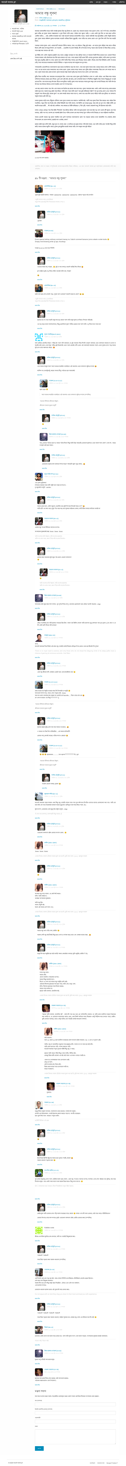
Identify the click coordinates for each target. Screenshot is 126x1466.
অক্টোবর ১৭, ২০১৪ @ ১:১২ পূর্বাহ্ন (55, 826)
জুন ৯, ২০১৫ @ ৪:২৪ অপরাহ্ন (52, 1372)
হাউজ (91, 2)
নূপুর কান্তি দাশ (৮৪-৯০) (51, 474)
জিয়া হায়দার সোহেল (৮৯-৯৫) (57, 434)
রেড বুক (98, 2)
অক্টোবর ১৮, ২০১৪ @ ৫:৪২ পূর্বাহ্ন (53, 1173)
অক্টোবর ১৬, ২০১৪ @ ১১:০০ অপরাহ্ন (58, 572)
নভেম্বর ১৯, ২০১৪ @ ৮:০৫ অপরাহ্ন (56, 947)
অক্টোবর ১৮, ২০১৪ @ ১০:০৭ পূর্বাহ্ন (56, 869)
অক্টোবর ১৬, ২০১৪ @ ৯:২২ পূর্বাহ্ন (55, 360)
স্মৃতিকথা (67, 20)
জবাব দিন (37, 206)
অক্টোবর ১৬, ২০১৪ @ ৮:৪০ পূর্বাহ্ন (55, 261)
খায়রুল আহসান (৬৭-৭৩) (58, 1005)
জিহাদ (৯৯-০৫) (48, 1327)
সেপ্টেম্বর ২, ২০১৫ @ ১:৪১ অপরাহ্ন (65, 1086)
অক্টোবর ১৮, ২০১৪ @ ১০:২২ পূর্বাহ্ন (56, 1207)
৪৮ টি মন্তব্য (63, 26)
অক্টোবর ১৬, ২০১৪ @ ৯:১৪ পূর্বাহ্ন (53, 337)
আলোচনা (49, 20)
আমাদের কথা (100, 1463)
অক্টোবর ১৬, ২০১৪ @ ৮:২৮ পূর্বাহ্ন (53, 233)
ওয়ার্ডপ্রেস (92, 1463)
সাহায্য (105, 2)
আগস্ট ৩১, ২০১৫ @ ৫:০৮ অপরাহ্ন (60, 1008)
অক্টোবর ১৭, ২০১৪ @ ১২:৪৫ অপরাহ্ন (58, 437)
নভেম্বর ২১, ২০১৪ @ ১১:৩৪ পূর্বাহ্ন (53, 1330)
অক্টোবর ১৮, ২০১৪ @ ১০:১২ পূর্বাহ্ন (56, 924)
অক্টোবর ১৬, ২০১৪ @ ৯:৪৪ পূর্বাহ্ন (55, 500)
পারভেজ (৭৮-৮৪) (49, 1269)
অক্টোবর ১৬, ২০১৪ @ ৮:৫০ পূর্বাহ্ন (53, 288)
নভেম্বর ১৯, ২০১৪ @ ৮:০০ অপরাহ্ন (56, 1307)
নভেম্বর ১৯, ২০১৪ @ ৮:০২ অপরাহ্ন (56, 1249)
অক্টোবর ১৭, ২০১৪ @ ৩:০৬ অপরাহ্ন (53, 845)
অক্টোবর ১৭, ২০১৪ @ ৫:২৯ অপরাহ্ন (58, 748)
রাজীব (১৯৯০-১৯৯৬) (50, 843)
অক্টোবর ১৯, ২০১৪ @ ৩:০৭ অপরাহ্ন (53, 1230)
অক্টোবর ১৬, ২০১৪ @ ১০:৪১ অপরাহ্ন (56, 666)
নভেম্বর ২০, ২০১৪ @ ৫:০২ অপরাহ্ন (58, 966)
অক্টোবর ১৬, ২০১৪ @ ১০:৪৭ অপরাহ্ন (61, 418)
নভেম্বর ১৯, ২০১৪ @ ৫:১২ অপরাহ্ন (53, 1272)
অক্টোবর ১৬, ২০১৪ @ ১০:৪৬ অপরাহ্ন (56, 721)
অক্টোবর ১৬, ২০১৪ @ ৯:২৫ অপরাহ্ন (53, 685)
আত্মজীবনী (42, 20)
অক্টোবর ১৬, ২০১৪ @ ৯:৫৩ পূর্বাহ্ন (53, 521)
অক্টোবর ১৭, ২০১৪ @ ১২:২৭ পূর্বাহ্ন (53, 796)
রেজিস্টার (122, 2)
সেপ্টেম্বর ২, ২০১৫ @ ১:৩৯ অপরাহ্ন (63, 1031)
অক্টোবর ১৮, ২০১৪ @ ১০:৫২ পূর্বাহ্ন (60, 778)
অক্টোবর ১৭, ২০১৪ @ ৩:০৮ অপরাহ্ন (53, 887)
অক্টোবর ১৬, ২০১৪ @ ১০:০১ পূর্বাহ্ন (56, 551)
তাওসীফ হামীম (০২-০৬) (51, 1170)
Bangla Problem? (112, 1463)
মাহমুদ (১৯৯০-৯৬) (49, 635)
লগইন (114, 2)
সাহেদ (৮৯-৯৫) (48, 231)
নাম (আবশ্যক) (38, 1401)
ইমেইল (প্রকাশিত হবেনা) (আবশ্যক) (43, 1409)
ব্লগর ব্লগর (55, 20)
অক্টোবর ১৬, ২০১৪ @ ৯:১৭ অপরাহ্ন (53, 638)
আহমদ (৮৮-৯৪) (49, 1102)
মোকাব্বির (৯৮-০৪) (50, 186)
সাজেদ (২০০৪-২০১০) (55, 381)
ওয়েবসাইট (37, 1418)
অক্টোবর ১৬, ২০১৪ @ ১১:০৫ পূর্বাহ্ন (56, 617)
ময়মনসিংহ (61, 20)
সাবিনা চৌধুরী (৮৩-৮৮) (51, 9)
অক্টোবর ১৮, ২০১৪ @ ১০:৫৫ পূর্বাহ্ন (60, 458)
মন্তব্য (36, 1426)
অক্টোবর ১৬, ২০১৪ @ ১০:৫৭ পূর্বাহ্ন (53, 598)
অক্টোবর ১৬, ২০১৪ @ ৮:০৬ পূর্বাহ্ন (55, 214)
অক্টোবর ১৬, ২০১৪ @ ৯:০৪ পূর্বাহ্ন (55, 314)
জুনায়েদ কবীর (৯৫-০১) (51, 794)
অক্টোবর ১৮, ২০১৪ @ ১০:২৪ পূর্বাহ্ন (56, 1152)
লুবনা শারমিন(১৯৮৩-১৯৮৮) (52, 334)
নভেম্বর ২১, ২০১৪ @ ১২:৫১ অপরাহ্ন (53, 1353)
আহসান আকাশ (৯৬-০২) (51, 518)
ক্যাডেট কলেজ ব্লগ (8, 2)
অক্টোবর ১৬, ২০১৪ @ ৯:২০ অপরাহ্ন (58, 383)
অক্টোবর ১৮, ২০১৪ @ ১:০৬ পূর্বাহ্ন (53, 1105)
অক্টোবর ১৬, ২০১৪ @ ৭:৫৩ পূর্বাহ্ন (53, 189)
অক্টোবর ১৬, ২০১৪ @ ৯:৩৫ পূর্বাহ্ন (53, 477)
